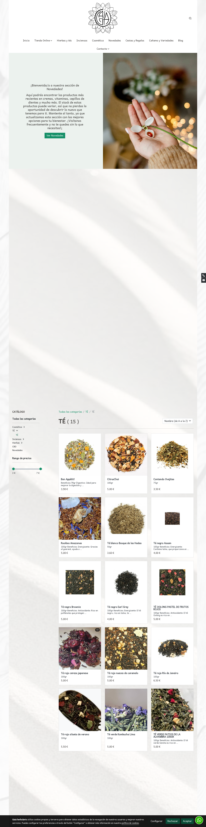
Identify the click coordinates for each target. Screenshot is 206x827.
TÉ (86, 412)
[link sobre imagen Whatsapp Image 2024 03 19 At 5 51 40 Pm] (126, 518)
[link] (103, 18)
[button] (103, 49)
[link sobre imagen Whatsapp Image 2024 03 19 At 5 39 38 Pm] (80, 455)
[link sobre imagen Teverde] (172, 710)
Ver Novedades (55, 135)
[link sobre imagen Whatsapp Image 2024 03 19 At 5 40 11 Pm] (80, 518)
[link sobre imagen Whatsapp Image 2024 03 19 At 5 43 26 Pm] (126, 710)
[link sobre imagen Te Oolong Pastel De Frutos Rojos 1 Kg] (172, 582)
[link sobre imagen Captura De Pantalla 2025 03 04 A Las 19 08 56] (126, 455)
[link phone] (203, 275)
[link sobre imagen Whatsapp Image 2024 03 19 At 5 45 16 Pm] (172, 518)
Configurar (157, 821)
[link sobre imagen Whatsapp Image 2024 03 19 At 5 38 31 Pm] (172, 455)
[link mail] (203, 280)
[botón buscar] (190, 18)
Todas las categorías (70, 412)
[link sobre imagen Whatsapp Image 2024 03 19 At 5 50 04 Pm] (80, 582)
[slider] (13, 469)
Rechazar (172, 821)
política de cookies (130, 823)
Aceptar (187, 821)
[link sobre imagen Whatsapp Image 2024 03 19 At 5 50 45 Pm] (126, 582)
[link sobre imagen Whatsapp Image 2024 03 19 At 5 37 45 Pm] (126, 648)
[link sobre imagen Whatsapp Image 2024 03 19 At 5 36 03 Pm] (172, 648)
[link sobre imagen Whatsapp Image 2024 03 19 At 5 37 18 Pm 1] (80, 648)
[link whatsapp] (199, 820)
